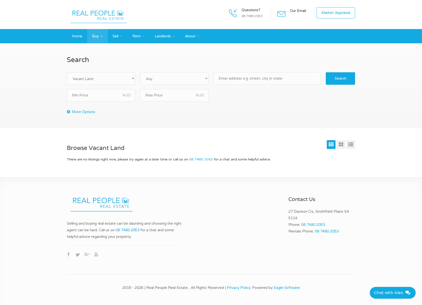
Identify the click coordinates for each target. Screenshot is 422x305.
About (190, 36)
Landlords (163, 36)
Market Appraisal (335, 13)
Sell (115, 36)
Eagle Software (287, 287)
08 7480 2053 (201, 159)
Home (77, 36)
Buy (95, 36)
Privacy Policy (238, 287)
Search (340, 78)
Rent (136, 36)
